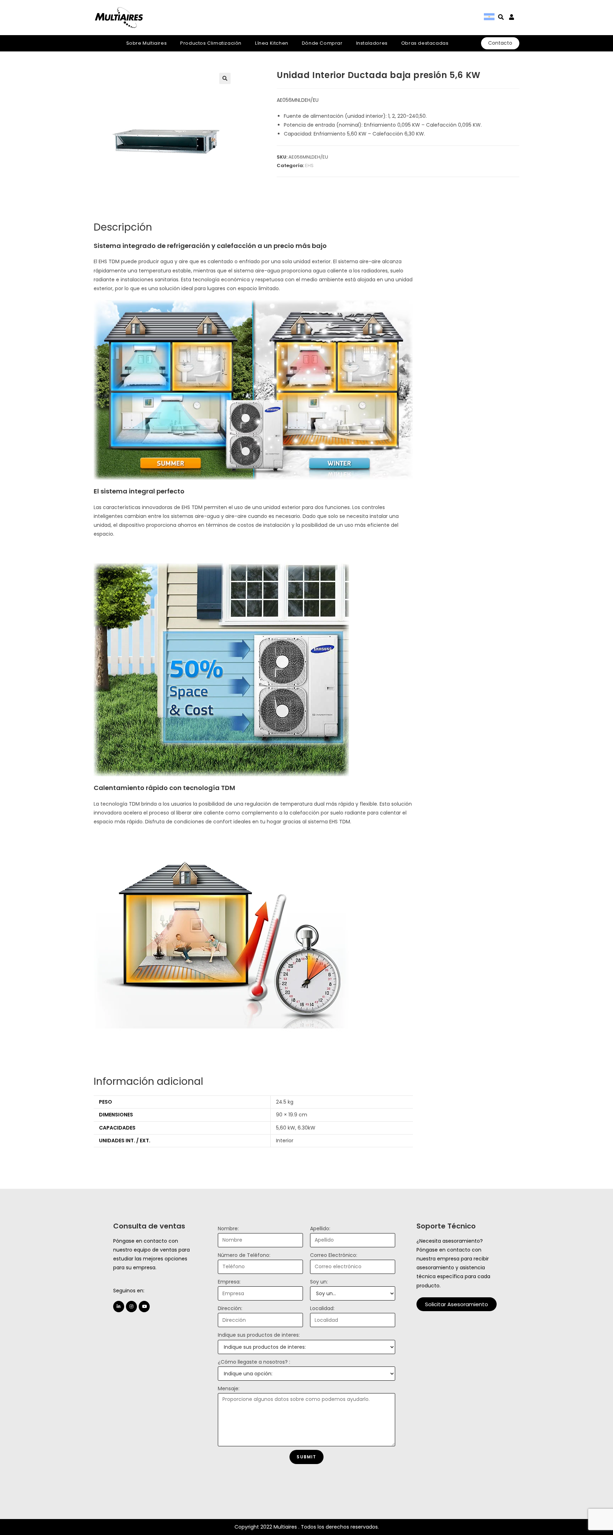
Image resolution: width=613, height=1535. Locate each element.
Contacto (500, 42)
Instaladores (372, 43)
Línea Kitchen (271, 43)
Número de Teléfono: (244, 1255)
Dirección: (230, 1308)
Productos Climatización (211, 43)
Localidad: (322, 1308)
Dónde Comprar (322, 43)
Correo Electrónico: (333, 1255)
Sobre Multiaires (146, 43)
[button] (456, 1304)
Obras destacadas (425, 43)
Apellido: (320, 1228)
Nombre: (228, 1228)
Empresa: (229, 1281)
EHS (309, 165)
